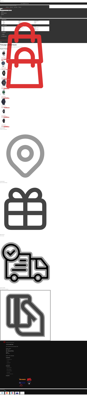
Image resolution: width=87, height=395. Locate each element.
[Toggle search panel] (0, 9)
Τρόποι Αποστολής (9, 367)
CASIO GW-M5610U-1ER (4, 78)
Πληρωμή (2, 14)
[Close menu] (0, 0)
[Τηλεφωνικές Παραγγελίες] (4, 342)
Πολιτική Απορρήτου (9, 370)
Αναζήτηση (10, 10)
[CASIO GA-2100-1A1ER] (25, 102)
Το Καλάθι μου (8, 362)
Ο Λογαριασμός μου (9, 359)
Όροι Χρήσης (8, 372)
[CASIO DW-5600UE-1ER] (25, 111)
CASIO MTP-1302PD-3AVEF (4, 97)
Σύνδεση (2, 11)
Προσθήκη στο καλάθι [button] (6, 59)
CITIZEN (2, 67)
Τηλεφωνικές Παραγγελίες (10, 342)
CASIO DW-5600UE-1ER (4, 116)
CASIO (2, 57)
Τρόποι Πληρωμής (9, 369)
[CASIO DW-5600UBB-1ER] (25, 121)
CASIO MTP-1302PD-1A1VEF (4, 58)
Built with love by (2, 390)
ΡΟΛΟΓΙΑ (4, 57)
